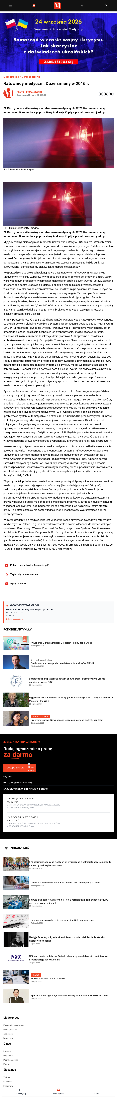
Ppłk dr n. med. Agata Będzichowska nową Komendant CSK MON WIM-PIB (69, 995)
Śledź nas (9, 1069)
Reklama (7, 1051)
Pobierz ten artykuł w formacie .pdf (29, 565)
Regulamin (8, 776)
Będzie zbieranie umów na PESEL (48, 978)
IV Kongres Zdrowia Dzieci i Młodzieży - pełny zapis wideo (61, 643)
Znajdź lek (8, 1034)
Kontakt (6, 1064)
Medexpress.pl (11, 76)
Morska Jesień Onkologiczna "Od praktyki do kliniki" (31, 609)
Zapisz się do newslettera (24, 574)
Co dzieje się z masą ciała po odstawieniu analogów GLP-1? (62, 663)
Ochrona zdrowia (31, 76)
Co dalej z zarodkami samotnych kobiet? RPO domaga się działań (65, 882)
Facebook (7, 1082)
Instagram (8, 1086)
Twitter (6, 1077)
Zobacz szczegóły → (14, 619)
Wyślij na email (18, 583)
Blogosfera (8, 1038)
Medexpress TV (10, 1030)
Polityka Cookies (10, 1060)
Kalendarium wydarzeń (13, 1025)
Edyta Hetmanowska (29, 92)
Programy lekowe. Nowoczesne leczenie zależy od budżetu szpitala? (67, 720)
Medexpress (11, 1017)
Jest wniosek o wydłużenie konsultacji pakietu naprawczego (62, 920)
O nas (7, 1043)
